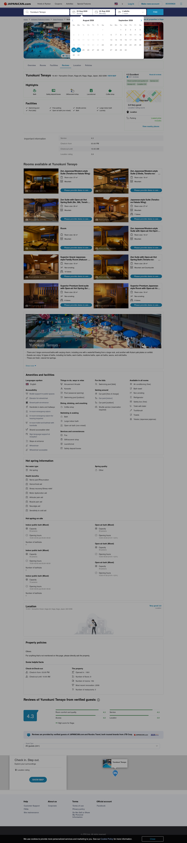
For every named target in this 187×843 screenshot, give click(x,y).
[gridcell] (102, 29)
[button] (81, 12)
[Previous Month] (72, 20)
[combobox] (48, 12)
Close (152, 838)
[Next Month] (141, 20)
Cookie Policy (107, 838)
